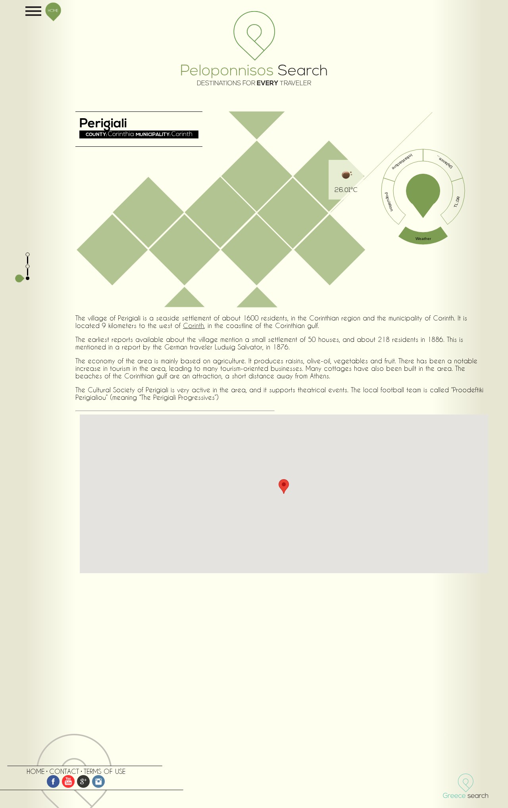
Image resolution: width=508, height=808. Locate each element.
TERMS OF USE (104, 771)
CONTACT (64, 771)
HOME (53, 10)
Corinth (193, 325)
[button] (284, 486)
